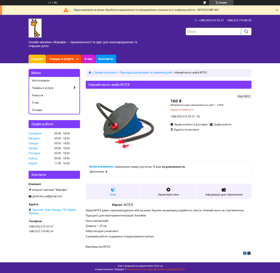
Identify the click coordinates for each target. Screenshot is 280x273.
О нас (88, 59)
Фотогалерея (41, 80)
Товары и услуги (61, 59)
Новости (37, 95)
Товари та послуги (105, 72)
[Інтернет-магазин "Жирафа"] (35, 27)
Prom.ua (158, 266)
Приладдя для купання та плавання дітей (146, 72)
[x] (248, 253)
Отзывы (37, 110)
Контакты (105, 59)
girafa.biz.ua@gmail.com (47, 196)
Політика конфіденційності (170, 269)
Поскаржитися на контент (140, 269)
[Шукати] (246, 31)
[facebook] (244, 253)
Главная (37, 59)
